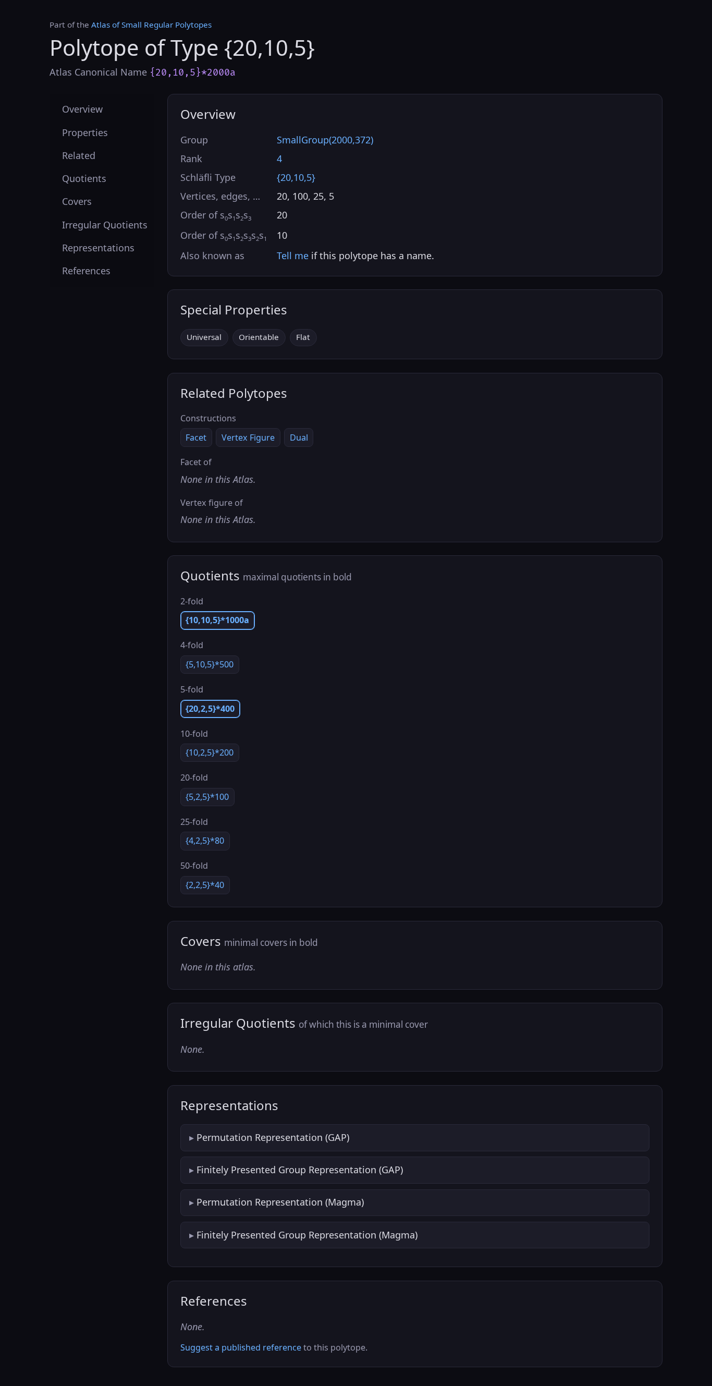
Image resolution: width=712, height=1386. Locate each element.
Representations (98, 247)
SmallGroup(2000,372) (325, 139)
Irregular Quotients (105, 224)
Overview (82, 109)
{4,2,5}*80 (205, 840)
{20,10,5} (296, 177)
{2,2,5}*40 (205, 885)
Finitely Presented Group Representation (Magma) (307, 1235)
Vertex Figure (248, 437)
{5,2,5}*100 (207, 797)
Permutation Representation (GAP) (273, 1137)
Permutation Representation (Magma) (280, 1202)
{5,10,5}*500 (210, 664)
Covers (77, 201)
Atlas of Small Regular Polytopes (151, 24)
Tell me (293, 255)
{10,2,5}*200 (210, 752)
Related (78, 155)
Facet (196, 437)
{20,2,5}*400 (210, 708)
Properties (85, 132)
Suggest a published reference (240, 1347)
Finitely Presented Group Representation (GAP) (300, 1169)
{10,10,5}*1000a (217, 620)
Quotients (84, 178)
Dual (299, 437)
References (86, 270)
